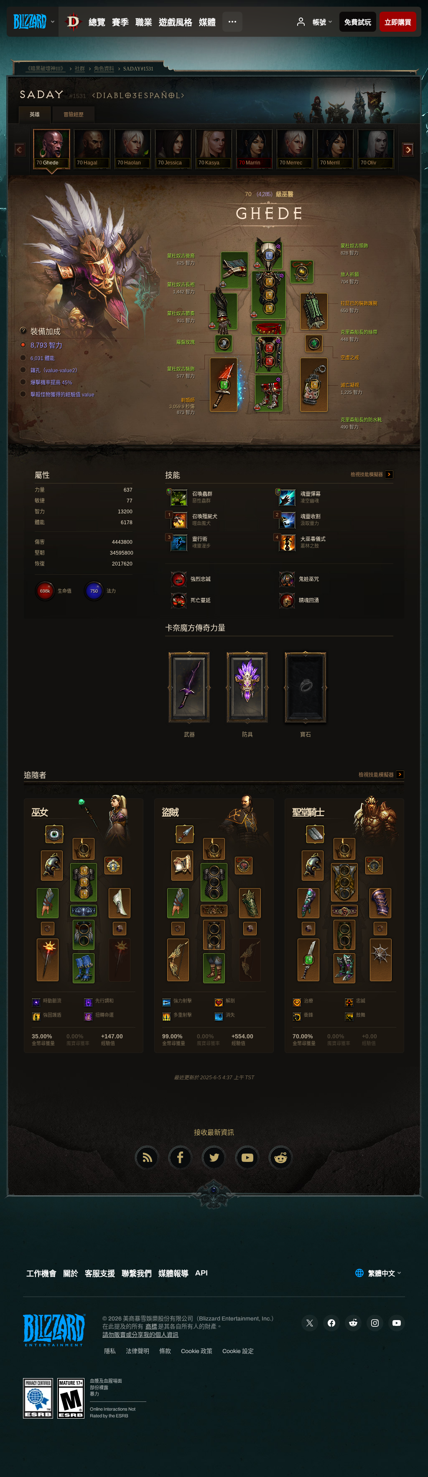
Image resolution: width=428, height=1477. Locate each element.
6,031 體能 (43, 358)
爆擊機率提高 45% (51, 383)
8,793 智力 (46, 345)
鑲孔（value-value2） (55, 371)
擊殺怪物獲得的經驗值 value (62, 395)
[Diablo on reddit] (280, 1157)
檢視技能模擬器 (367, 474)
